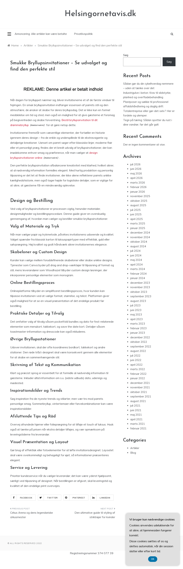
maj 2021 (136, 414)
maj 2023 (136, 314)
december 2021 (140, 383)
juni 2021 (135, 410)
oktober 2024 (138, 241)
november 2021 (140, 387)
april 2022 (136, 364)
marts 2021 (137, 423)
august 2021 (138, 401)
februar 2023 (138, 328)
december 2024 (140, 232)
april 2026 (136, 178)
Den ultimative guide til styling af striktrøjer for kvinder (95, 515)
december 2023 (140, 282)
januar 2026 (137, 191)
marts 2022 (137, 369)
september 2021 (140, 396)
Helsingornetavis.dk (100, 14)
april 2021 (136, 419)
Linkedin (105, 498)
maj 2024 (136, 260)
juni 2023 (135, 310)
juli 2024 (135, 250)
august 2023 (138, 301)
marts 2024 (137, 269)
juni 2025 (135, 214)
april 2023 (136, 319)
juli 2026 (135, 164)
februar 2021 (138, 428)
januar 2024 (137, 278)
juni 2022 (135, 360)
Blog (133, 452)
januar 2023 (137, 332)
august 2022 (138, 351)
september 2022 (140, 346)
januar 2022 (137, 378)
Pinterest (79, 498)
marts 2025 (137, 223)
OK (152, 559)
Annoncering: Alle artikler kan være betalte (41, 34)
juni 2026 (135, 169)
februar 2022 (138, 373)
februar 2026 (138, 187)
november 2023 (140, 287)
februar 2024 (138, 273)
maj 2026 (136, 173)
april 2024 (136, 264)
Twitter (52, 498)
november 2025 (140, 196)
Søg (125, 55)
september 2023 (140, 296)
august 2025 (138, 205)
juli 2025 (135, 210)
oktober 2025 (138, 200)
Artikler (134, 448)
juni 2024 (135, 255)
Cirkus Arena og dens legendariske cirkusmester (31, 515)
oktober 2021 (138, 392)
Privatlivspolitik (83, 34)
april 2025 (136, 219)
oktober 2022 (138, 342)
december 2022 (140, 337)
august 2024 (138, 246)
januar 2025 (137, 228)
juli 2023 (135, 305)
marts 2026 (137, 182)
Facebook (26, 498)
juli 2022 (135, 355)
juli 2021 (135, 405)
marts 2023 (137, 323)
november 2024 (140, 237)
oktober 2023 (138, 292)
